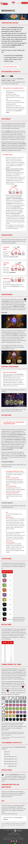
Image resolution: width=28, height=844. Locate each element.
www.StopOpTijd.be (17, 834)
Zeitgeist (21, 839)
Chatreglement (21, 838)
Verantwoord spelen (7, 838)
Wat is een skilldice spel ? (10, 66)
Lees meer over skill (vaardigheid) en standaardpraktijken (13, 423)
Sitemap (16, 839)
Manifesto (14, 838)
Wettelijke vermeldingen (8, 839)
